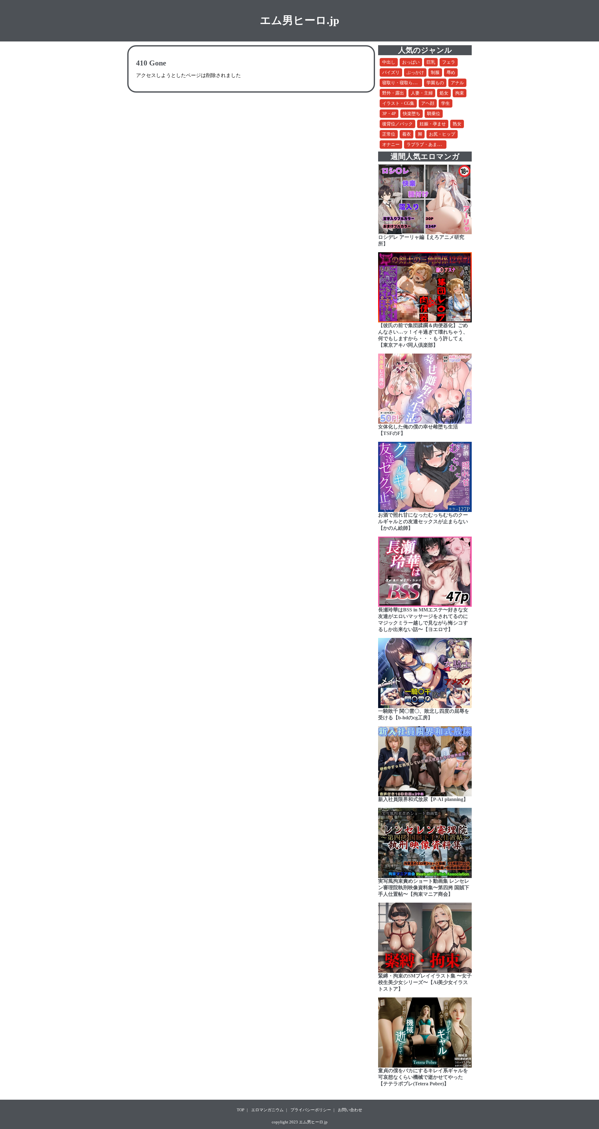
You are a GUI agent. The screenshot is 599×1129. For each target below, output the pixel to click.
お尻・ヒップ (442, 134)
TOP (240, 1109)
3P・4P (389, 113)
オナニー (391, 144)
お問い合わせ (350, 1109)
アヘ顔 (427, 103)
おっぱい (411, 62)
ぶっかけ (415, 72)
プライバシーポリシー (310, 1109)
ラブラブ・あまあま (426, 144)
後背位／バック (397, 124)
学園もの (435, 82)
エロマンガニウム (267, 1109)
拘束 (459, 93)
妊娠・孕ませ (433, 124)
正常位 (388, 134)
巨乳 (430, 62)
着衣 (406, 134)
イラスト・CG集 (398, 103)
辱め (450, 72)
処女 (444, 93)
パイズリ (391, 72)
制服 (435, 72)
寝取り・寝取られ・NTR (406, 82)
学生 (445, 103)
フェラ (448, 62)
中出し (388, 62)
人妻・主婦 (422, 93)
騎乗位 (433, 113)
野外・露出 (393, 93)
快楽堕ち (411, 113)
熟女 (457, 124)
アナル (457, 82)
